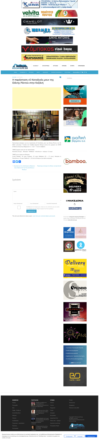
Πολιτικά (14, 418)
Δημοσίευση (31, 211)
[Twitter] (82, 72)
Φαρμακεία (52, 408)
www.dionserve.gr (72, 220)
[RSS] (86, 72)
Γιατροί (51, 410)
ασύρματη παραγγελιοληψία (76, 217)
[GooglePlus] (84, 72)
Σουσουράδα (45, 66)
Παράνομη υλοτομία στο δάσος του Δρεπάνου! (49, 166)
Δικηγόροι (52, 413)
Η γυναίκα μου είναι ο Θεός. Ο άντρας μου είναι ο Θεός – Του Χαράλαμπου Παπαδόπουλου (40, 412)
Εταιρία (72, 66)
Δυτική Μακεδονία (16, 413)
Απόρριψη (79, 436)
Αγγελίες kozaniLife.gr (55, 423)
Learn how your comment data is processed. (44, 216)
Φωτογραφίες (15, 428)
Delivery (52, 402)
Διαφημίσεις (71, 405)
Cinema (52, 405)
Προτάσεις (31, 72)
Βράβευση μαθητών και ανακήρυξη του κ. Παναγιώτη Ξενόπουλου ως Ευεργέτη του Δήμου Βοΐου (39, 404)
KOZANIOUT (35, 66)
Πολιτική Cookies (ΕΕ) (74, 408)
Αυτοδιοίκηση (15, 420)
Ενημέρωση (22, 72)
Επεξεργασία (69, 436)
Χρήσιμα (64, 66)
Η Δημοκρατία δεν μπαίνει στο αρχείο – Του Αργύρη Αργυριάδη (42, 427)
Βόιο (13, 408)
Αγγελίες (55, 66)
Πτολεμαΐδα (15, 405)
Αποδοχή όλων (91, 436)
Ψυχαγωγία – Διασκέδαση (18, 423)
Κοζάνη (14, 77)
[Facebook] (80, 72)
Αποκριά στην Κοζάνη (56, 72)
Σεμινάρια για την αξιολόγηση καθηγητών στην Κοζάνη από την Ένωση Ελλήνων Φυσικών (24, 167)
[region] (49, 435)
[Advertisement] (36, 98)
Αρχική (15, 72)
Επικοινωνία (81, 66)
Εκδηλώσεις (45, 72)
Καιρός (38, 72)
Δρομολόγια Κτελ (54, 418)
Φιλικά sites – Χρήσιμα (55, 420)
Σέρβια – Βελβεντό (16, 410)
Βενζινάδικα (53, 415)
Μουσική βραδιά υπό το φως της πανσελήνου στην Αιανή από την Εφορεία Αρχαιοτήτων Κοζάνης (40, 420)
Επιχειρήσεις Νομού (54, 425)
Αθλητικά (14, 415)
